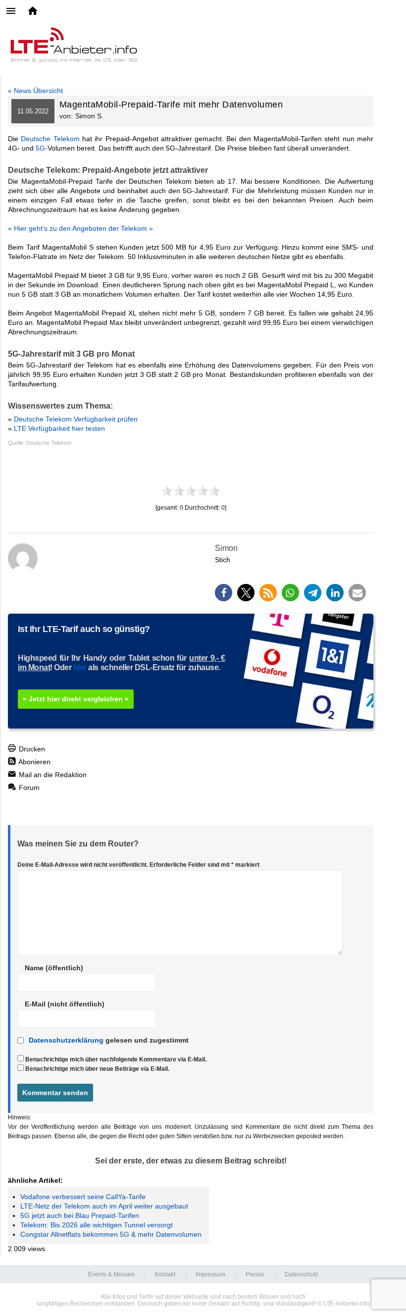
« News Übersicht (35, 91)
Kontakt (165, 1274)
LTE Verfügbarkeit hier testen (59, 428)
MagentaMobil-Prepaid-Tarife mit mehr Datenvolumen (171, 104)
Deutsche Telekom (50, 139)
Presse (255, 1274)
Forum (28, 787)
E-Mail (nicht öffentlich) (64, 1004)
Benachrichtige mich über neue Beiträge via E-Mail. (97, 1068)
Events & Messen (111, 1274)
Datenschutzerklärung (66, 1040)
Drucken (31, 749)
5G (40, 148)
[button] (223, 592)
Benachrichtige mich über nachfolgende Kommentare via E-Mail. (115, 1059)
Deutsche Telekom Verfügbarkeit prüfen (76, 419)
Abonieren (34, 762)
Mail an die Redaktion (52, 775)
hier (80, 667)
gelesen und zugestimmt (109, 1040)
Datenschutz (301, 1274)
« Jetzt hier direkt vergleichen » (76, 699)
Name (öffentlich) (54, 968)
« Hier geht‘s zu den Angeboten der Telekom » (80, 228)
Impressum (210, 1274)
